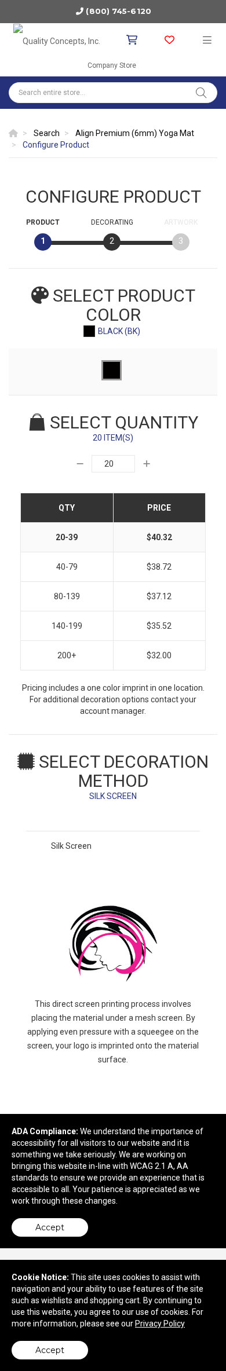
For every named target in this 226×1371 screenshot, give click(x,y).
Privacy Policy (160, 1323)
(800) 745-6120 (118, 11)
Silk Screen (71, 846)
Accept (49, 1227)
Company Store (112, 65)
